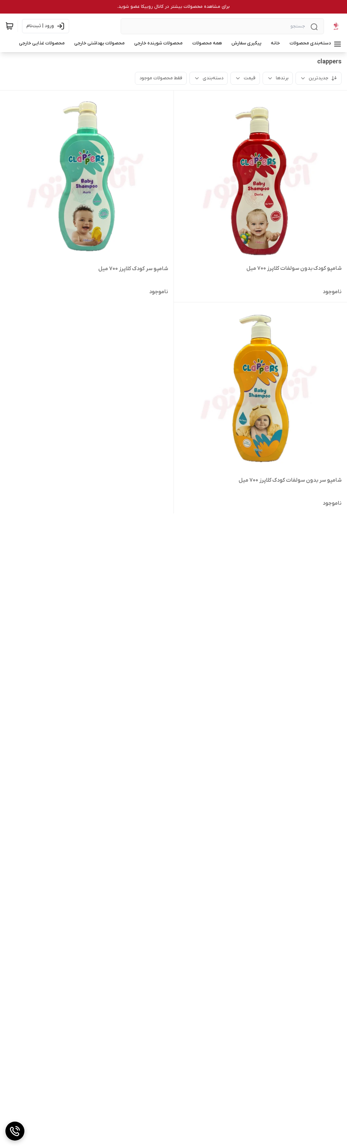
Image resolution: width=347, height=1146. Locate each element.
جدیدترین (318, 78)
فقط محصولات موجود (160, 78)
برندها (282, 78)
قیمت (250, 78)
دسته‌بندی (213, 78)
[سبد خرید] (9, 26)
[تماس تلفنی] (14, 1131)
